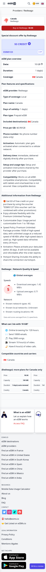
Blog (4, 498)
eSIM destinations (10, 441)
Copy (40, 52)
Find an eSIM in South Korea (15, 459)
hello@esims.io (10, 518)
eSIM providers (9, 446)
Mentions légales (10, 543)
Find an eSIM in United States (16, 455)
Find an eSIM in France (12, 450)
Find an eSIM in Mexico (13, 473)
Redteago (28, 10)
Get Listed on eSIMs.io (14, 523)
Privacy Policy (8, 534)
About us (6, 493)
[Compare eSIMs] (29, 3)
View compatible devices (24, 186)
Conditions (7, 539)
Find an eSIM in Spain (12, 464)
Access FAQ (19, 423)
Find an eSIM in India (12, 477)
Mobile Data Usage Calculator (16, 489)
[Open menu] (4, 3)
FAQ (3, 502)
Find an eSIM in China (12, 468)
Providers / (18, 10)
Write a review (37, 566)
